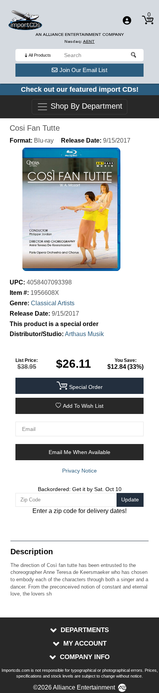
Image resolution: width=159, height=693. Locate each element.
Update (130, 499)
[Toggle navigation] (127, 20)
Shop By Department (85, 106)
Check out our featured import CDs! (80, 89)
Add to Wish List (83, 406)
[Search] (134, 55)
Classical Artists (52, 303)
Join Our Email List (83, 70)
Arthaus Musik (84, 334)
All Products (40, 55)
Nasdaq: (79, 41)
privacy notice (79, 471)
